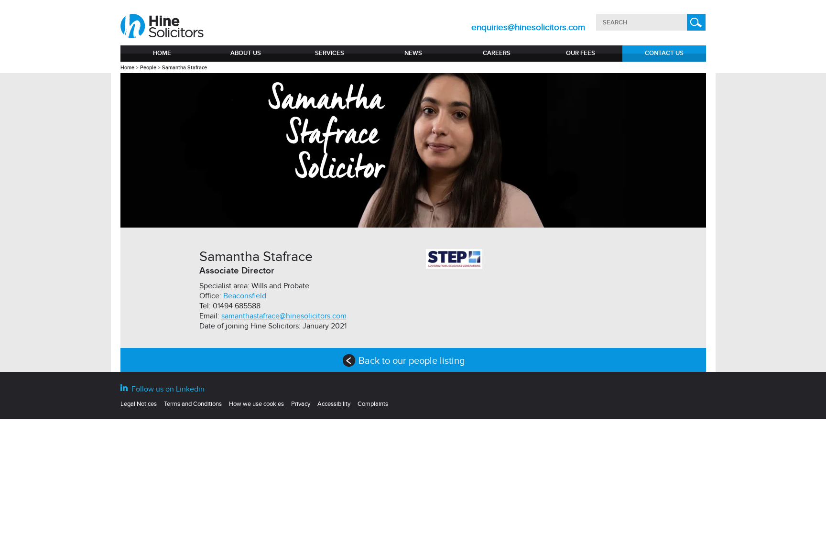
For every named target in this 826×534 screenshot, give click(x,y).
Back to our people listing (421, 361)
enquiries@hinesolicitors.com (528, 27)
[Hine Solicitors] (162, 26)
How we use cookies (256, 404)
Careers (497, 53)
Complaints (373, 404)
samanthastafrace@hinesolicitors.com (284, 316)
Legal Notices (138, 404)
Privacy (300, 404)
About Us (245, 53)
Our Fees (580, 53)
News (413, 53)
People (148, 68)
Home (162, 53)
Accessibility (333, 404)
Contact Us (664, 53)
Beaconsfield (244, 296)
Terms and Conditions (193, 404)
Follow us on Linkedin (167, 389)
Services (329, 53)
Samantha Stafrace (184, 68)
